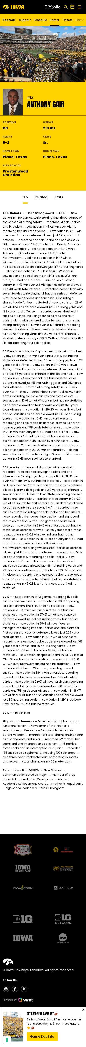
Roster (54, 20)
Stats (58, 197)
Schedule (40, 20)
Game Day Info (44, 1037)
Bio (25, 197)
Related (41, 197)
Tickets (67, 21)
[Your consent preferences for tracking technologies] (7, 1040)
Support (25, 20)
